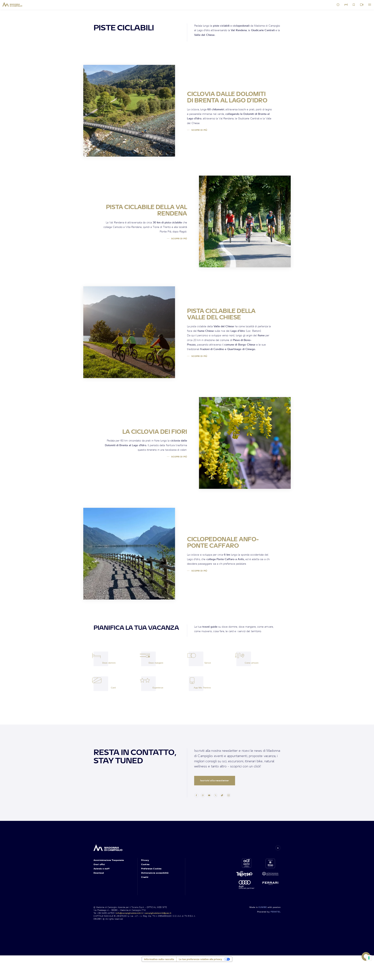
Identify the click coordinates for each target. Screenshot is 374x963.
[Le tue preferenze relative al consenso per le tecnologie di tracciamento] (369, 958)
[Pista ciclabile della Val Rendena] (245, 221)
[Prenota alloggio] (345, 4)
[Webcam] (361, 4)
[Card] (101, 683)
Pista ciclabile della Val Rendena (146, 210)
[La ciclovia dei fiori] (245, 443)
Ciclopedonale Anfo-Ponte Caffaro (223, 542)
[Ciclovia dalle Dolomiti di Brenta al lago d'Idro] (129, 111)
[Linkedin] (228, 795)
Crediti (144, 877)
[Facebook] (196, 795)
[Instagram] (203, 795)
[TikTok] (222, 795)
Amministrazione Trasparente (109, 860)
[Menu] (369, 4)
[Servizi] (196, 659)
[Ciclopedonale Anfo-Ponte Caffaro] (129, 554)
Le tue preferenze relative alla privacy (200, 959)
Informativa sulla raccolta (159, 959)
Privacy (145, 860)
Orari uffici (99, 864)
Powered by (268, 911)
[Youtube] (209, 795)
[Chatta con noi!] (366, 956)
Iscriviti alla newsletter (214, 780)
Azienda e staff (101, 868)
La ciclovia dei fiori (154, 431)
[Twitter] (215, 795)
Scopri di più (199, 130)
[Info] (338, 4)
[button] (277, 848)
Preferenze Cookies (151, 868)
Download (99, 873)
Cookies (145, 864)
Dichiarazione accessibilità (155, 873)
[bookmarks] (353, 4)
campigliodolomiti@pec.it (158, 913)
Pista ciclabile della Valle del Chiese (221, 314)
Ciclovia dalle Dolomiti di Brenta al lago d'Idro (227, 97)
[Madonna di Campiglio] (12, 4)
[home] (108, 847)
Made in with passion (264, 907)
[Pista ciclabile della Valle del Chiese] (129, 332)
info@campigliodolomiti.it (129, 913)
